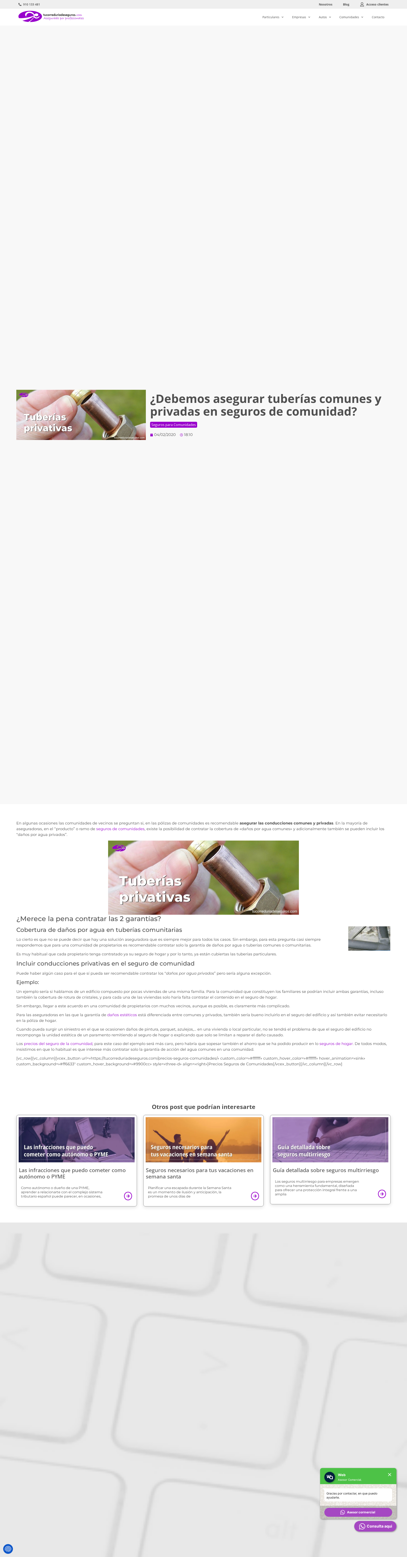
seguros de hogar (336, 1043)
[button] (358, 1512)
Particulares (270, 17)
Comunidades (349, 17)
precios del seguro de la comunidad (58, 1043)
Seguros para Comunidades (173, 424)
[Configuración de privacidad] (8, 1549)
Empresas (299, 17)
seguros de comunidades (120, 829)
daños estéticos (122, 1015)
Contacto (378, 17)
